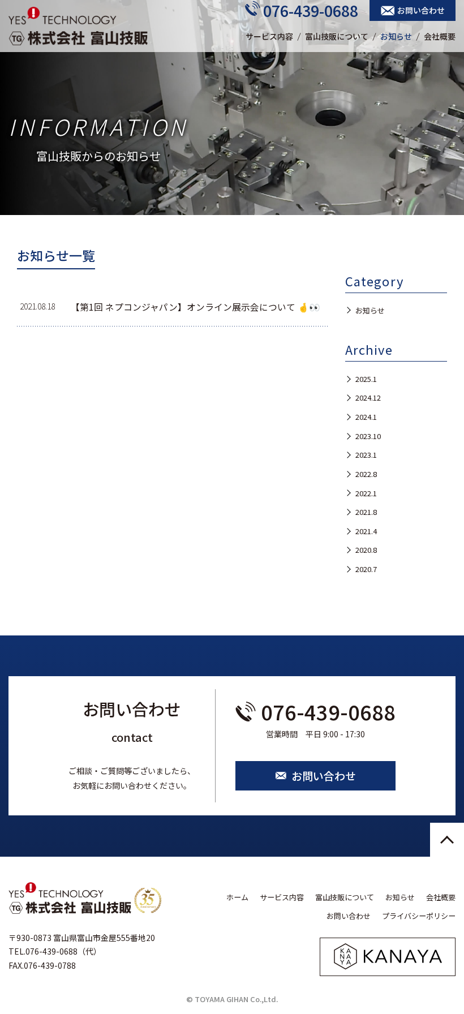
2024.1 (366, 416)
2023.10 (368, 436)
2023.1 (366, 454)
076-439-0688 (310, 10)
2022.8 (366, 474)
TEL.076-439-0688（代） (54, 951)
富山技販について (336, 36)
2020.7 (366, 569)
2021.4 (366, 531)
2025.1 (366, 378)
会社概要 (440, 36)
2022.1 (366, 493)
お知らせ (396, 36)
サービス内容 (269, 36)
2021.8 (366, 511)
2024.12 (368, 397)
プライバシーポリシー (419, 915)
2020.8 (366, 549)
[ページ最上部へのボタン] (447, 840)
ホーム (237, 897)
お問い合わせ (421, 10)
